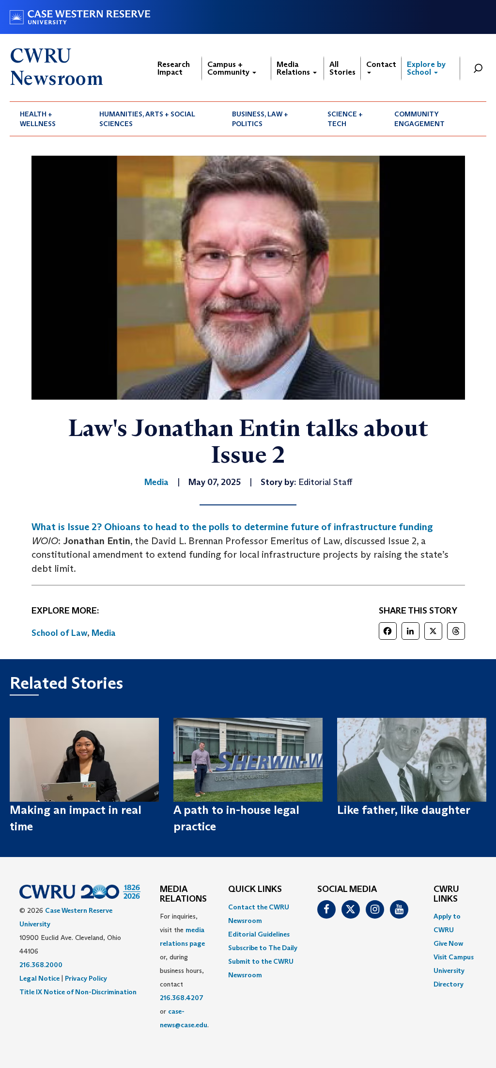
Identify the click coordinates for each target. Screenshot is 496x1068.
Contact (381, 64)
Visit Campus (454, 957)
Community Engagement (419, 119)
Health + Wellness (38, 119)
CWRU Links (446, 894)
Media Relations (294, 68)
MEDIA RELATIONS (183, 894)
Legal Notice (39, 978)
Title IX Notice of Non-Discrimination (78, 991)
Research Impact (173, 68)
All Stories (342, 68)
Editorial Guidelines (259, 934)
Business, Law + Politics (260, 119)
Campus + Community (229, 68)
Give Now (448, 943)
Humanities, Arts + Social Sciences (147, 119)
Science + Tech (345, 119)
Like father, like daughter (403, 810)
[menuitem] (49, 119)
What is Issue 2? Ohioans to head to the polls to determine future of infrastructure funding (232, 527)
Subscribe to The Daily (262, 947)
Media (104, 633)
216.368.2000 (40, 964)
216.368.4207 (181, 997)
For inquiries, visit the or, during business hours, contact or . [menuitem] (184, 970)
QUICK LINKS (255, 889)
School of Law (59, 633)
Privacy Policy (86, 978)
